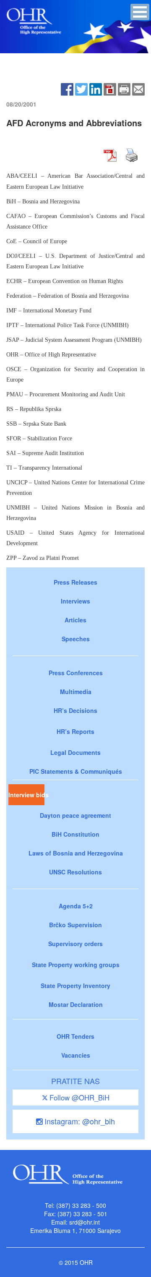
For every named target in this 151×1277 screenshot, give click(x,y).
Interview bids (26, 795)
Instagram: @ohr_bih (78, 1121)
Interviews (75, 601)
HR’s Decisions (75, 710)
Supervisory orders (75, 943)
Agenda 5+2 (76, 906)
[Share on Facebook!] (67, 88)
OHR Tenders (75, 1036)
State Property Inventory (75, 985)
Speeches (76, 639)
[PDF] (110, 88)
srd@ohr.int (84, 1222)
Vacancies (75, 1055)
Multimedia (75, 691)
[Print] (124, 88)
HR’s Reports (75, 731)
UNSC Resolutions (75, 872)
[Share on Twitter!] (81, 88)
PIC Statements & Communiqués (75, 771)
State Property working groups (76, 964)
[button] (140, 12)
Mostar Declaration (76, 1004)
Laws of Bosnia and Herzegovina (76, 853)
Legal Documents (75, 752)
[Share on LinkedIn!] (95, 88)
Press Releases (75, 582)
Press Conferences (76, 672)
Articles (75, 620)
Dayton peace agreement (75, 815)
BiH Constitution (75, 834)
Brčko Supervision (75, 925)
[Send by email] (138, 88)
